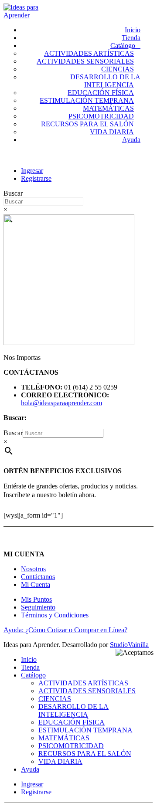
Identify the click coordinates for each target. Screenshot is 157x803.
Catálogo (122, 45)
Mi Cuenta (35, 584)
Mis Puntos (36, 599)
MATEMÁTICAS (108, 108)
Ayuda (131, 139)
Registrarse (36, 178)
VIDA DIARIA (112, 132)
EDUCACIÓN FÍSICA (101, 92)
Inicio (132, 30)
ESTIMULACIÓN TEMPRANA (87, 100)
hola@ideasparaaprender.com (61, 403)
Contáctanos (38, 576)
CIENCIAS (117, 69)
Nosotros (33, 569)
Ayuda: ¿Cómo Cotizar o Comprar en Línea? (65, 630)
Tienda (131, 37)
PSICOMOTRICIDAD (101, 116)
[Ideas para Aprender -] (27, 15)
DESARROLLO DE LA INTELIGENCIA (105, 80)
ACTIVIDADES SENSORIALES (85, 61)
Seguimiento (38, 607)
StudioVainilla (129, 644)
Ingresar (32, 170)
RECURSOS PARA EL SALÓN (87, 124)
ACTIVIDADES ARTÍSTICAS (89, 53)
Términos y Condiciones (55, 615)
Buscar (13, 193)
